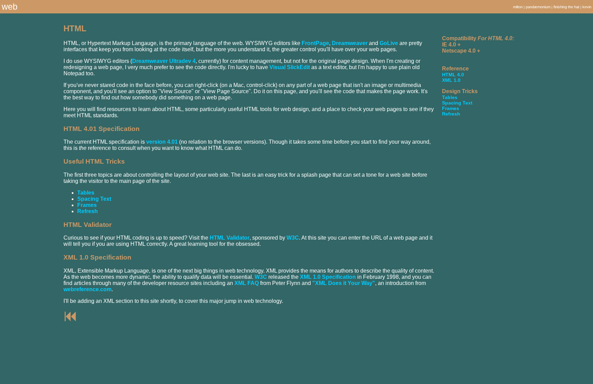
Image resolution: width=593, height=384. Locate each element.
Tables (85, 193)
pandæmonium (538, 7)
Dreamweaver (350, 43)
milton (518, 7)
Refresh (87, 211)
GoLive (389, 43)
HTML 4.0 (453, 74)
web (10, 6)
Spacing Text (94, 199)
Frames (87, 205)
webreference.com (87, 289)
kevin (586, 7)
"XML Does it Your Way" (343, 283)
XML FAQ (246, 283)
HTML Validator (229, 238)
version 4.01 (162, 142)
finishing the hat (566, 7)
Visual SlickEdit (289, 67)
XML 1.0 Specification (328, 277)
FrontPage (315, 43)
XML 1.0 (451, 80)
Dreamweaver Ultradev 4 (164, 61)
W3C (293, 238)
